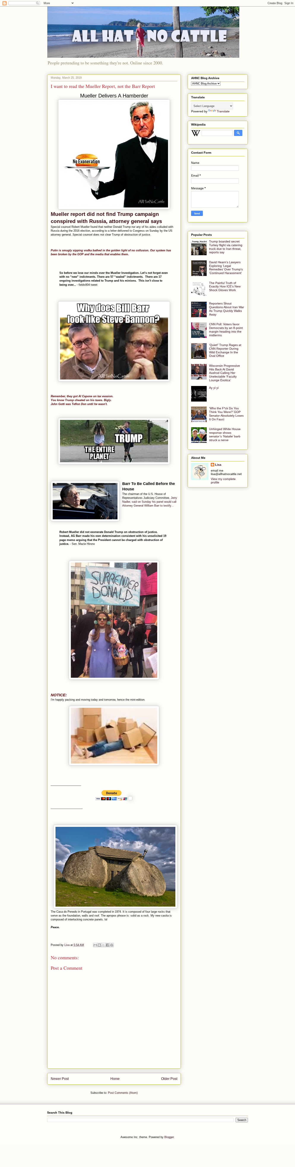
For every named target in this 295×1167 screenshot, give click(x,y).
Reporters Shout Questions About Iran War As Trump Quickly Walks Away (226, 309)
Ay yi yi (214, 387)
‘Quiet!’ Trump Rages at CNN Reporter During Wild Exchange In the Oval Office (225, 350)
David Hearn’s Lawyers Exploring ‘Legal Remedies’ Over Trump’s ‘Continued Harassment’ (226, 267)
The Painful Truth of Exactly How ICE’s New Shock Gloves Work (225, 286)
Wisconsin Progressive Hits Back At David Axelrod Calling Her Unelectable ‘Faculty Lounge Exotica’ (224, 373)
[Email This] (95, 945)
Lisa (218, 464)
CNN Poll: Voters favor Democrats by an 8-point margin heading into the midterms (226, 329)
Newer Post (60, 1079)
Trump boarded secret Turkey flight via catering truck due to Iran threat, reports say (225, 247)
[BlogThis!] (99, 945)
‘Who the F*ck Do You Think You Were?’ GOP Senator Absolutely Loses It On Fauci (226, 414)
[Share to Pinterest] (111, 945)
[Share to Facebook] (107, 945)
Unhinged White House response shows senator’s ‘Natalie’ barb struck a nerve (225, 434)
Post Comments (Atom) (123, 1092)
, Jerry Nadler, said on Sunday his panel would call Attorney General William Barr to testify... (149, 501)
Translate (223, 111)
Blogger (169, 1137)
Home (115, 1079)
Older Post (169, 1079)
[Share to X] (103, 945)
